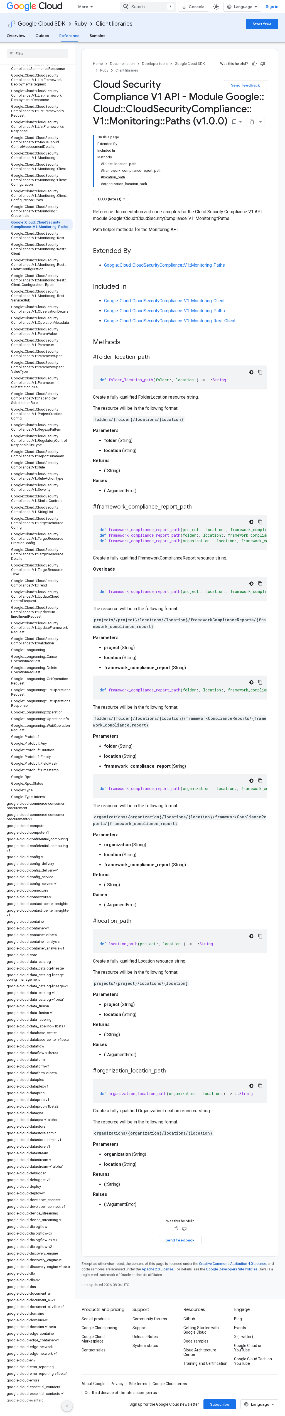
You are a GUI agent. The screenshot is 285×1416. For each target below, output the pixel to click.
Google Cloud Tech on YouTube (253, 1361)
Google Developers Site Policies (231, 1269)
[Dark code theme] (251, 372)
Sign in (272, 6)
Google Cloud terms (170, 1383)
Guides (42, 35)
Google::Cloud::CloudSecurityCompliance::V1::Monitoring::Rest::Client (169, 320)
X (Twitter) (243, 1336)
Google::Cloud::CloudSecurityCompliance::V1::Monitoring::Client (164, 300)
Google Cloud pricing (99, 1328)
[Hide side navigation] (67, 1406)
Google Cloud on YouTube (248, 1347)
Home (98, 64)
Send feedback (245, 85)
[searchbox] (37, 53)
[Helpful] (254, 64)
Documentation (122, 64)
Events (240, 1328)
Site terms (138, 1383)
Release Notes (145, 1336)
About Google (93, 1383)
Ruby (80, 23)
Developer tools (155, 64)
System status (145, 1345)
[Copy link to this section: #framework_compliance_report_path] (197, 507)
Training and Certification (205, 1363)
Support (139, 1328)
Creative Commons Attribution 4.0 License (232, 1264)
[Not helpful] (263, 64)
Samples (97, 35)
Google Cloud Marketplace (93, 1338)
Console (197, 6)
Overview (16, 35)
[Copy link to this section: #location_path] (136, 921)
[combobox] (148, 7)
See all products (96, 1319)
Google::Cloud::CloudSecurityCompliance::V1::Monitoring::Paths (164, 265)
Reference (69, 35)
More (83, 6)
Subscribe (219, 1404)
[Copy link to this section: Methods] (127, 342)
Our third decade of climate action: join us (121, 1392)
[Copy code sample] (260, 372)
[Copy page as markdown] (252, 122)
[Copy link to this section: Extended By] (136, 251)
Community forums (149, 1319)
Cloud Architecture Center (199, 1352)
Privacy (117, 1383)
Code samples (195, 1341)
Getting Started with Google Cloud (201, 1330)
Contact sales (93, 1350)
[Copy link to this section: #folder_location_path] (155, 357)
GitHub (189, 1319)
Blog (238, 1319)
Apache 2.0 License (157, 1269)
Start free (262, 23)
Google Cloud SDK (41, 23)
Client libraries (114, 23)
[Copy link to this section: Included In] (131, 287)
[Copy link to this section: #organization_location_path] (171, 1071)
